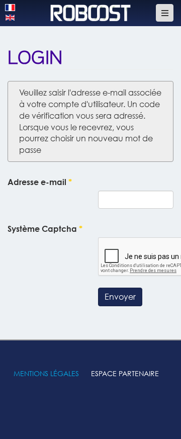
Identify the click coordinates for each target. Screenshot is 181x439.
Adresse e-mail (40, 182)
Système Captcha (45, 229)
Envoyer (120, 297)
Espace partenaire (125, 373)
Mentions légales (46, 373)
